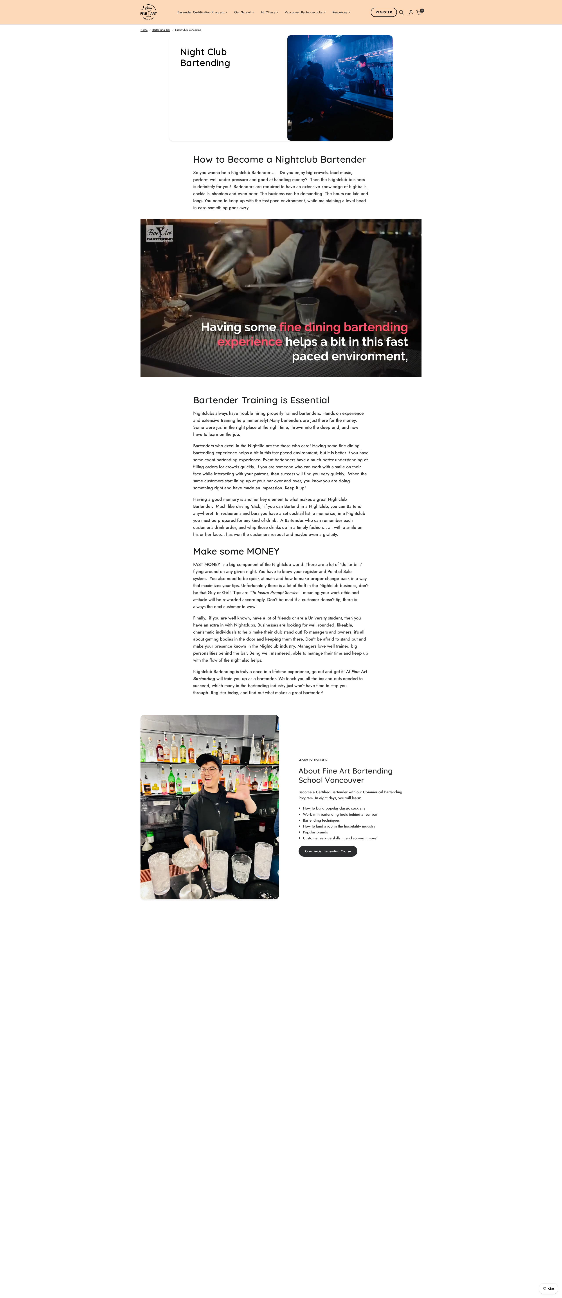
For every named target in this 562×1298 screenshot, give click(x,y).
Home (144, 30)
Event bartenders (279, 460)
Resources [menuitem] (339, 12)
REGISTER (384, 12)
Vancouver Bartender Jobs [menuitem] (303, 12)
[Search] (401, 12)
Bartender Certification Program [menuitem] (200, 12)
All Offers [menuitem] (268, 12)
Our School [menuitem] (242, 12)
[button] (328, 851)
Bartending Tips (161, 30)
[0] (418, 12)
